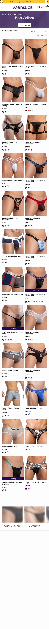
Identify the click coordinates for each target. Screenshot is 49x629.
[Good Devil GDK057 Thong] (36, 89)
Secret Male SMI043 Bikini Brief (12, 67)
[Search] (42, 7)
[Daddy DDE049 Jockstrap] (13, 165)
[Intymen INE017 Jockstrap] (36, 468)
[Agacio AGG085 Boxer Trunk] (13, 393)
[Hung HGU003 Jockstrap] (36, 393)
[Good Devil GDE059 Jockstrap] (36, 203)
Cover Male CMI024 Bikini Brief (12, 333)
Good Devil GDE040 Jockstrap (33, 143)
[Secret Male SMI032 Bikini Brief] (36, 51)
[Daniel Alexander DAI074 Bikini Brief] (36, 241)
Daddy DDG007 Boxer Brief (12, 294)
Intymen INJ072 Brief (33, 446)
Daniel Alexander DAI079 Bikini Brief (35, 181)
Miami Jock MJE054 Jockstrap (10, 218)
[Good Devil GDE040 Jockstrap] (36, 127)
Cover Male (34, 526)
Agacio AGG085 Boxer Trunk (10, 408)
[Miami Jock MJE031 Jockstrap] (13, 127)
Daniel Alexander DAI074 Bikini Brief (35, 257)
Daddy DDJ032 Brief (10, 446)
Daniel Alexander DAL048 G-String (12, 483)
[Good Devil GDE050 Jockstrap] (36, 355)
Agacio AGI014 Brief (10, 370)
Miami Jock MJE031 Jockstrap (9, 143)
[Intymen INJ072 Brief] (36, 431)
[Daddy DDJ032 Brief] (13, 431)
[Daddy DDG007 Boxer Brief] (13, 279)
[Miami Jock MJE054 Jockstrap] (13, 203)
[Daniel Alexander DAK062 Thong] (13, 89)
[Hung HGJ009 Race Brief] (13, 241)
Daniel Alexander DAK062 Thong (12, 105)
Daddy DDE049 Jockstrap (12, 180)
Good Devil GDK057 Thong (35, 104)
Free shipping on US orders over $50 (26, 2)
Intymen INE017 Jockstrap (35, 482)
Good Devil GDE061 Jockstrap (32, 333)
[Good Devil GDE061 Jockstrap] (36, 317)
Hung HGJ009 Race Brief (11, 256)
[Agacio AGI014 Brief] (13, 355)
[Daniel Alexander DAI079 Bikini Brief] (36, 165)
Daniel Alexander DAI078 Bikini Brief (35, 294)
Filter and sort (11, 31)
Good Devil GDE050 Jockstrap (32, 370)
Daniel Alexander (12, 526)
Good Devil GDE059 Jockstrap (32, 218)
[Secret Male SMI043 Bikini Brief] (13, 51)
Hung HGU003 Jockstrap (35, 408)
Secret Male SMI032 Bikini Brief (35, 67)
